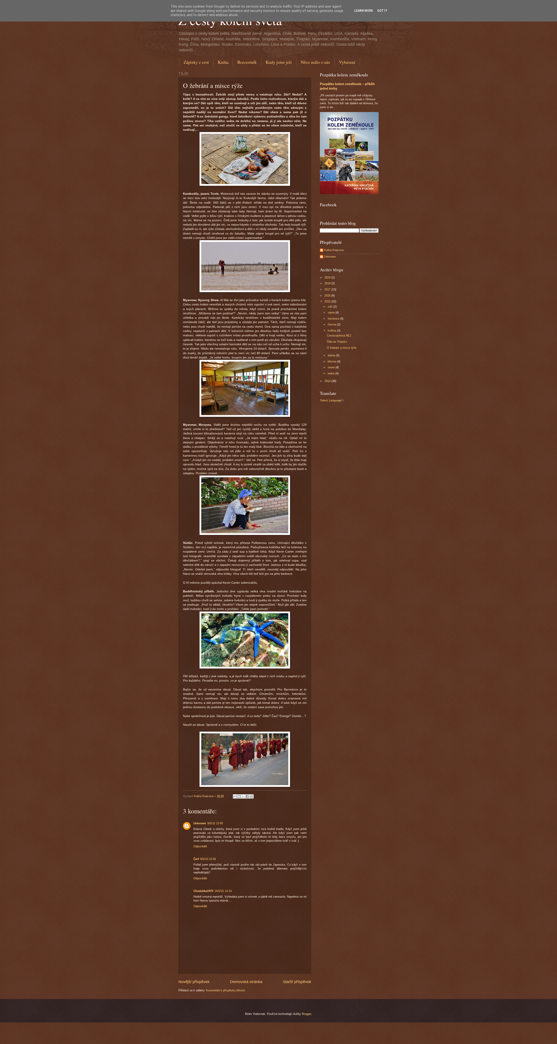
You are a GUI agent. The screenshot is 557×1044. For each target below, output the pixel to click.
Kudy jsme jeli (279, 62)
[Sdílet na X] (243, 796)
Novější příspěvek (194, 982)
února (332, 367)
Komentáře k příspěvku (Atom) (225, 990)
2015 (327, 301)
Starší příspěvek (297, 982)
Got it (382, 10)
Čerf (196, 859)
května (332, 330)
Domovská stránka (246, 982)
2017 (327, 289)
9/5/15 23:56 (208, 859)
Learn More (363, 10)
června (332, 324)
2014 (327, 381)
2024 (327, 277)
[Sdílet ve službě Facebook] (247, 796)
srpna (332, 312)
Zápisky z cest (196, 62)
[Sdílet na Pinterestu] (251, 796)
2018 (327, 283)
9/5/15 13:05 (215, 823)
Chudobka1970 (203, 891)
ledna (331, 373)
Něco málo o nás (315, 62)
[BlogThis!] (239, 796)
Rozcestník (247, 62)
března (332, 361)
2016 (327, 295)
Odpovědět (200, 846)
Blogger (306, 1014)
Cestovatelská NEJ (339, 335)
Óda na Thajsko (337, 341)
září (330, 306)
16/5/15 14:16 (223, 891)
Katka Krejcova (334, 250)
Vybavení (347, 62)
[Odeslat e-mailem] (235, 796)
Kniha (223, 62)
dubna (332, 355)
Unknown (199, 823)
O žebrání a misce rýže (341, 347)
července (334, 318)
